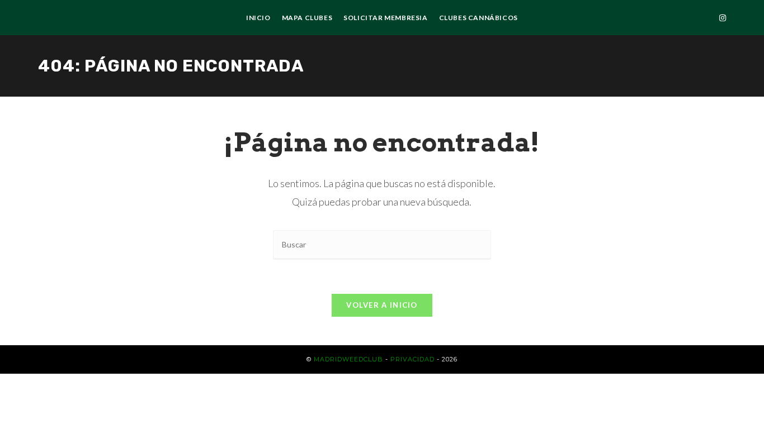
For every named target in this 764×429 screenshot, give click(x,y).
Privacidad (412, 359)
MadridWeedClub (348, 359)
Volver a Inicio (382, 305)
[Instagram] (722, 18)
